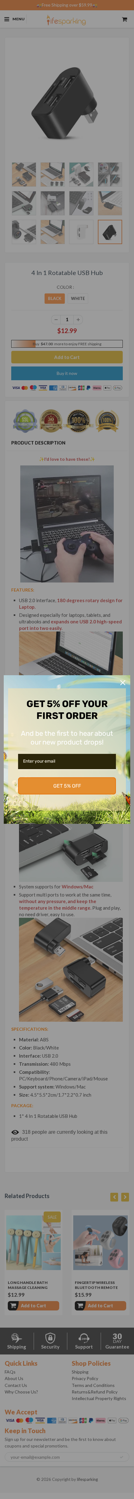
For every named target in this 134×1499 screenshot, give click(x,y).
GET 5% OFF (67, 786)
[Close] (122, 682)
